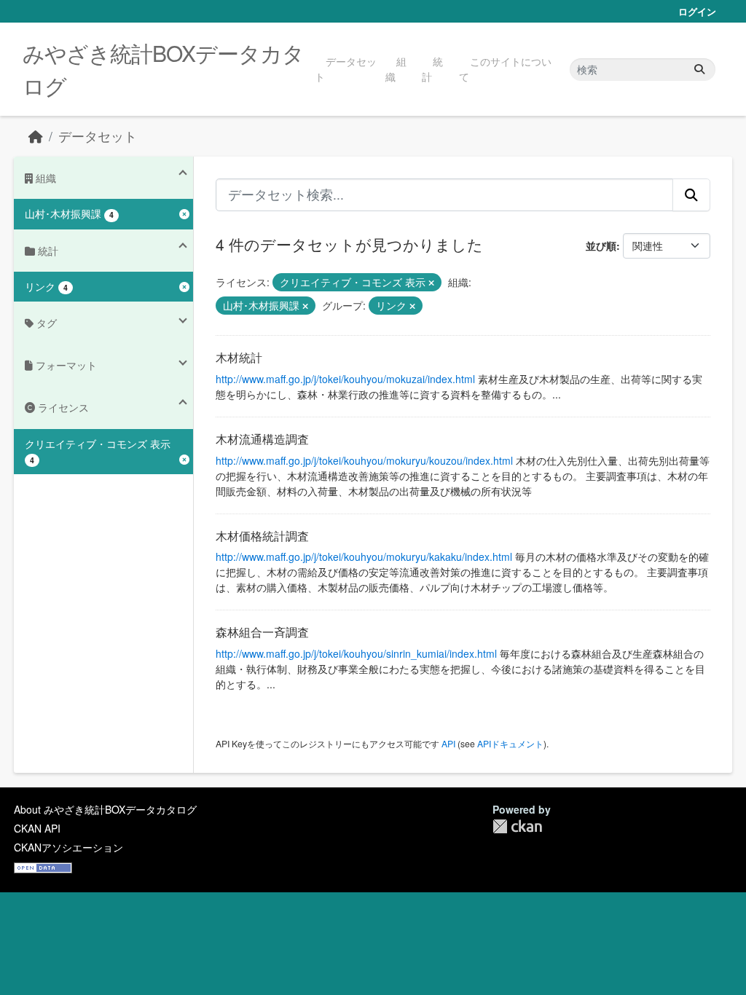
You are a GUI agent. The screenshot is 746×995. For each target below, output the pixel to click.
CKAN (517, 826)
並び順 (601, 245)
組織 (396, 69)
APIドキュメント (510, 743)
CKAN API (37, 828)
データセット (346, 69)
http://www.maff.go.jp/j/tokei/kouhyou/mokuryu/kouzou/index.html (364, 460)
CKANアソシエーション (68, 847)
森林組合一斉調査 (262, 632)
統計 (432, 69)
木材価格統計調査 (262, 535)
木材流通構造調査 (262, 438)
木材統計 (239, 357)
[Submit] (699, 69)
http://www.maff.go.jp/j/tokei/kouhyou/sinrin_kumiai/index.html (356, 653)
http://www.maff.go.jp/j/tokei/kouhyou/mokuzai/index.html (345, 378)
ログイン (697, 11)
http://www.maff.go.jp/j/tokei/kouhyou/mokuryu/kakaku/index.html (364, 556)
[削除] (431, 282)
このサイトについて (505, 69)
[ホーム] (35, 136)
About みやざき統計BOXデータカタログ (105, 809)
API (448, 743)
